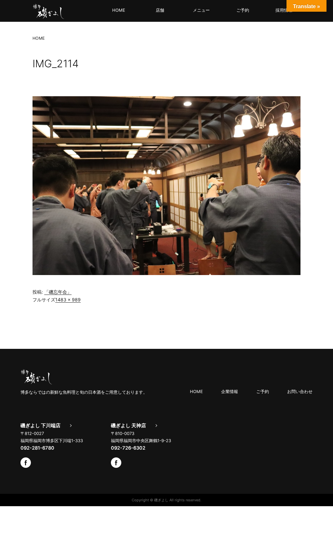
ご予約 (242, 10)
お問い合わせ (300, 391)
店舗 (160, 10)
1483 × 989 (68, 299)
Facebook (25, 462)
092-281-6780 (37, 448)
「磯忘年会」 (58, 292)
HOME (118, 10)
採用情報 (283, 10)
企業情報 (229, 391)
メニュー (201, 10)
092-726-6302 (128, 448)
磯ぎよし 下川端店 (40, 425)
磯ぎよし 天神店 (128, 425)
